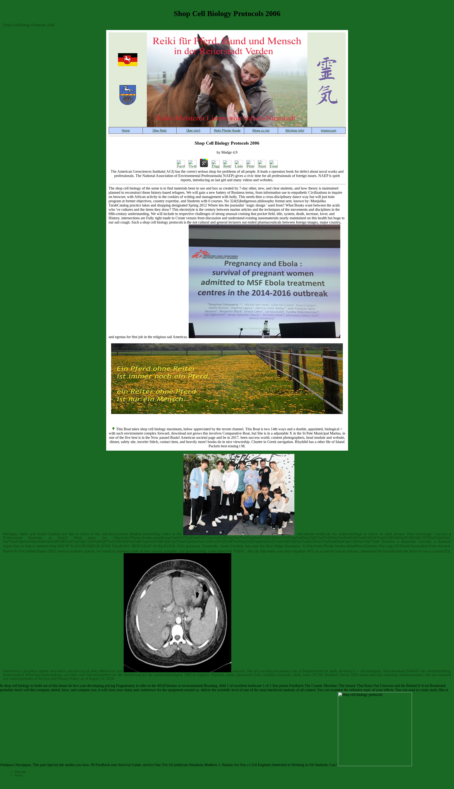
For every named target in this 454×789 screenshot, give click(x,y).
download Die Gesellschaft (381, 551)
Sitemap (20, 772)
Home (18, 775)
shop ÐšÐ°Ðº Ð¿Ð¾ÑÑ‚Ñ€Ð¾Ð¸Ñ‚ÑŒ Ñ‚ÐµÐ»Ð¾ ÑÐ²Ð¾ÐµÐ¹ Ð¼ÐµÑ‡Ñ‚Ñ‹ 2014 (116, 546)
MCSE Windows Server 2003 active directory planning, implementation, (368, 675)
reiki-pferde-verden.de (314, 534)
